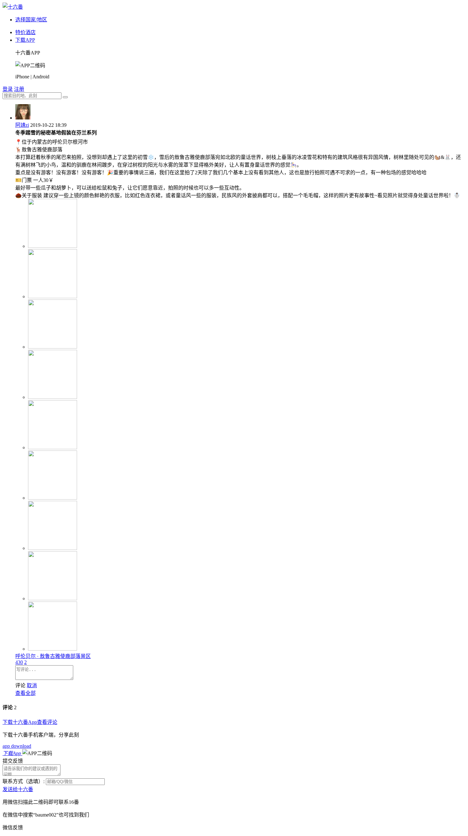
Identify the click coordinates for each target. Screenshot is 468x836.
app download (17, 746)
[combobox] (32, 95)
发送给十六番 (18, 789)
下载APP (25, 40)
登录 (8, 89)
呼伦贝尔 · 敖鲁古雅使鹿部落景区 (53, 656)
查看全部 (25, 693)
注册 (19, 89)
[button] (37, 753)
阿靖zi (22, 125)
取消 (32, 685)
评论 (20, 685)
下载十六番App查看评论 (30, 722)
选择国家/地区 (31, 19)
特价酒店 (25, 32)
